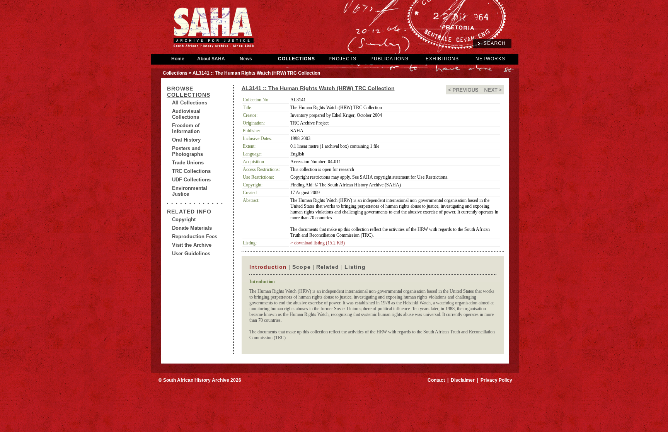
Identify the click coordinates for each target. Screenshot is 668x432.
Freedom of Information (186, 128)
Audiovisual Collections (186, 114)
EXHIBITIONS (442, 58)
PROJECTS (342, 58)
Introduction (268, 267)
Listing (355, 267)
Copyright (184, 219)
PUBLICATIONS (389, 58)
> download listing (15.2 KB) (317, 243)
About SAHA (211, 58)
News (246, 58)
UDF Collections (191, 180)
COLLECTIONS (296, 58)
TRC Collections (191, 171)
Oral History (186, 140)
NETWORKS (490, 58)
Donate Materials (192, 228)
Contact (436, 380)
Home (178, 58)
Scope (301, 267)
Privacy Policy (496, 380)
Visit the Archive (191, 245)
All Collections (189, 103)
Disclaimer (463, 380)
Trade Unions (188, 163)
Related (327, 267)
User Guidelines (191, 253)
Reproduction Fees (194, 236)
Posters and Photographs (187, 151)
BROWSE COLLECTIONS (188, 91)
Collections (175, 73)
